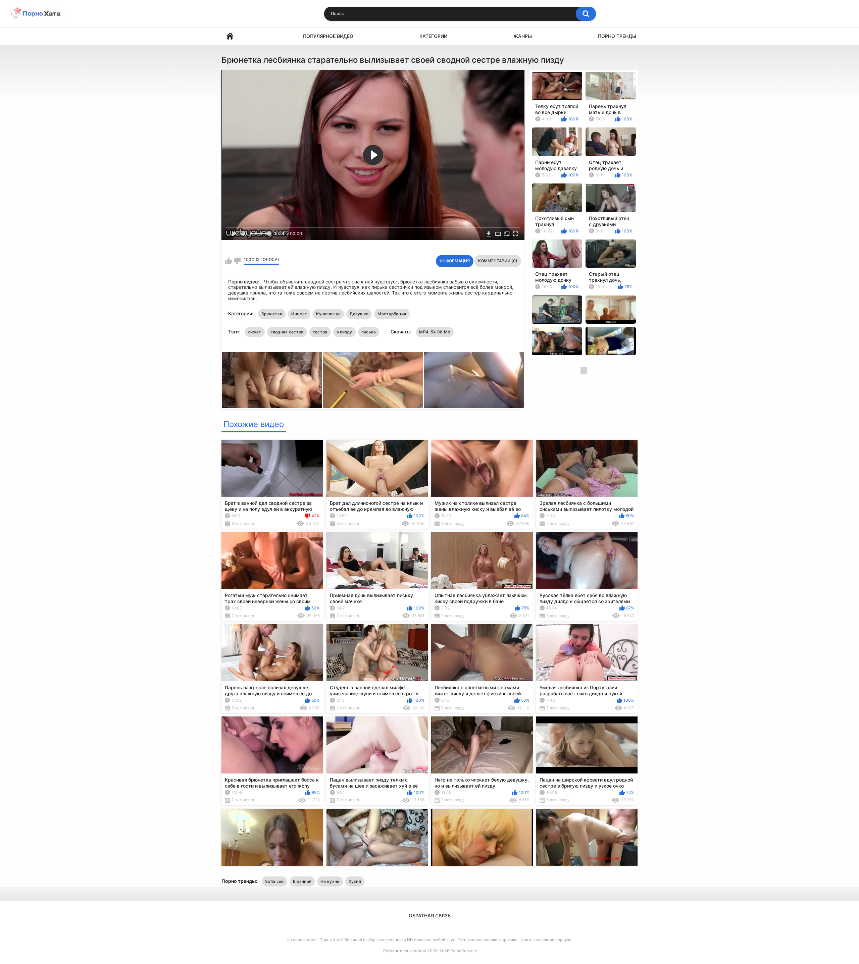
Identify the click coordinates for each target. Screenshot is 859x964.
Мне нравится (228, 261)
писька (368, 331)
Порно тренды (617, 36)
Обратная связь (430, 915)
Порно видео (229, 36)
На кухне (329, 881)
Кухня (355, 881)
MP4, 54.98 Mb (434, 331)
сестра (320, 331)
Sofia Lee (274, 881)
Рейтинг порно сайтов (404, 950)
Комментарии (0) (497, 260)
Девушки (359, 313)
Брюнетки (271, 313)
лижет (254, 331)
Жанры (522, 36)
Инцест (299, 313)
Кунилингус (328, 313)
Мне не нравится (237, 261)
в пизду (344, 331)
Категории (433, 36)
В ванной (302, 881)
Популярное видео (328, 36)
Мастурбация (391, 313)
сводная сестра (287, 331)
